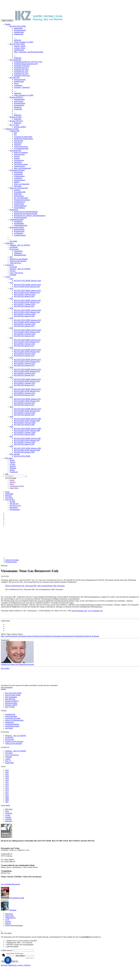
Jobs (6, 474)
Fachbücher (14, 247)
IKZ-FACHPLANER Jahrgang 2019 (27, 322)
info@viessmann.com (79, 611)
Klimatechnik (18, 34)
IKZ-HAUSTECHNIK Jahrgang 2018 (27, 330)
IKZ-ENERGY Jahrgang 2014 (24, 373)
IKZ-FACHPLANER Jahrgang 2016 (27, 352)
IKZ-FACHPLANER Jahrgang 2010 (27, 411)
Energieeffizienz (19, 103)
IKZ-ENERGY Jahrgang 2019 (24, 324)
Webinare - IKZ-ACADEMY (20, 245)
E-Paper (12, 464)
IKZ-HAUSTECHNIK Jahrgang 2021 (27, 300)
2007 (11, 436)
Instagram (8, 821)
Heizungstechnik (20, 30)
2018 (11, 328)
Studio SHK (9, 763)
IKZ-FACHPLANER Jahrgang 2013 (27, 381)
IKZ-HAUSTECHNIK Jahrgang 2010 (27, 409)
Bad (15, 133)
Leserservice (9, 265)
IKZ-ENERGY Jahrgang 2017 (24, 344)
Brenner (17, 156)
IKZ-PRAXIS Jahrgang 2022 (24, 296)
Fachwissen (9, 243)
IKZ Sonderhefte (15, 60)
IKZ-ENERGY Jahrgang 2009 (24, 423)
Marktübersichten (20, 255)
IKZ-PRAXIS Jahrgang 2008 (24, 434)
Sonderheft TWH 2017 (22, 66)
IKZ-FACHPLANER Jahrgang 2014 (27, 371)
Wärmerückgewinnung (22, 200)
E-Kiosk (12, 271)
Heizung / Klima (19, 46)
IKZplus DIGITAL (16, 121)
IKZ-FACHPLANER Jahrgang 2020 (27, 312)
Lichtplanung (18, 233)
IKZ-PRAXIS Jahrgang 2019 (24, 326)
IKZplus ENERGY (16, 97)
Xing (7, 811)
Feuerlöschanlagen (20, 217)
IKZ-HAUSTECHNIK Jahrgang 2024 (27, 281)
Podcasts (13, 466)
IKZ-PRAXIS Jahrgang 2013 (24, 385)
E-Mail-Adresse (7, 950)
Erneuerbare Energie (17, 486)
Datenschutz (9, 916)
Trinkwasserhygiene (21, 146)
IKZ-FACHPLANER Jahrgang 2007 (27, 440)
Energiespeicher (19, 180)
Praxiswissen (14, 249)
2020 (11, 308)
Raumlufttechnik (19, 192)
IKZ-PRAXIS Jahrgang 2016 (24, 355)
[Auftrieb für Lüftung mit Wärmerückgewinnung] (70, 652)
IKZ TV (8, 761)
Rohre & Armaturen (21, 152)
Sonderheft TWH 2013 (22, 75)
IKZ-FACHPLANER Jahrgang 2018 (27, 332)
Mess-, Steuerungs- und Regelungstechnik (28, 52)
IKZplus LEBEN (20, 127)
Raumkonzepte (19, 231)
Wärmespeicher (19, 154)
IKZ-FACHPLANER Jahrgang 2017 (27, 342)
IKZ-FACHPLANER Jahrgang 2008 (27, 430)
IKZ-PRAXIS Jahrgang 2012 (24, 395)
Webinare (13, 468)
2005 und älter (15, 454)
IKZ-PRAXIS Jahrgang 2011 (24, 405)
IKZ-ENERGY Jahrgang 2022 (24, 294)
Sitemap (8, 924)
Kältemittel (18, 194)
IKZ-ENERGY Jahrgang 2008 (24, 432)
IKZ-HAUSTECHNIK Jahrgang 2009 (27, 419)
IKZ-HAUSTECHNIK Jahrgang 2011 (27, 399)
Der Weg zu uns (15, 505)
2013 (11, 377)
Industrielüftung (19, 208)
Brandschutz (14, 210)
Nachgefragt (18, 251)
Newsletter (13, 267)
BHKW (16, 182)
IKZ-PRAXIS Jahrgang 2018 (24, 336)
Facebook (8, 813)
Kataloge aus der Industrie (19, 259)
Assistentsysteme (20, 235)
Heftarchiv (17, 40)
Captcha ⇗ (30, 958)
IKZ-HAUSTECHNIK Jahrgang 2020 (27, 310)
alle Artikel (13, 241)
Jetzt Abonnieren (6, 687)
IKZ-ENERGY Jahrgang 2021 (24, 304)
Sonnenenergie (19, 105)
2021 (11, 298)
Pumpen (17, 158)
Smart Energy (19, 101)
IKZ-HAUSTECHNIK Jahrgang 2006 (27, 448)
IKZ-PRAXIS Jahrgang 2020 (24, 316)
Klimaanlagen (19, 196)
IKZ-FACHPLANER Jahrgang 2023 (27, 286)
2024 (11, 279)
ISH (11, 257)
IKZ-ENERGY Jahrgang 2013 (24, 383)
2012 (11, 387)
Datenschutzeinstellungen (14, 925)
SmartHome (18, 221)
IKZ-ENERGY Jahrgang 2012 (24, 393)
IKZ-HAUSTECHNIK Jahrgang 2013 (27, 379)
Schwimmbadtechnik (21, 148)
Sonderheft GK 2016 (21, 70)
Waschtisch (18, 143)
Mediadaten (9, 494)
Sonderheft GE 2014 (21, 73)
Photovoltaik (18, 172)
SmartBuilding (19, 223)
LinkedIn (8, 819)
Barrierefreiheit (19, 229)
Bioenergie (18, 107)
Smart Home (14, 488)
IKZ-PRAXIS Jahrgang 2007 (24, 444)
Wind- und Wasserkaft (21, 184)
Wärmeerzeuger (19, 166)
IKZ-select (9, 458)
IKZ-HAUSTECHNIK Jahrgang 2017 (27, 340)
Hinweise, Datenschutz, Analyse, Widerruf (15, 965)
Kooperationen (15, 509)
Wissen (12, 460)
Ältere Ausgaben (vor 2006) (23, 95)
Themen (12, 462)
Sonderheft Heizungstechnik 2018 (26, 64)
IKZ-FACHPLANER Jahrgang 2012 (27, 391)
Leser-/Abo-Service (16, 273)
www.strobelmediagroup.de (10, 884)
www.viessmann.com (95, 611)
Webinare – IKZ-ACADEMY (20, 269)
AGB (7, 920)
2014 (11, 367)
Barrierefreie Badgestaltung (23, 139)
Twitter (7, 815)
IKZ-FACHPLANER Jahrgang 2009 (27, 421)
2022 (11, 288)
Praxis (16, 83)
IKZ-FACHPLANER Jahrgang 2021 (27, 302)
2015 (11, 357)
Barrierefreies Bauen (17, 227)
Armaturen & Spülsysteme (23, 137)
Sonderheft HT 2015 (21, 72)
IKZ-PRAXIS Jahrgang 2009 (24, 424)
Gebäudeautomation (17, 219)
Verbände (13, 275)
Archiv (7, 277)
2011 (11, 397)
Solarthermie (18, 174)
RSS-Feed (8, 809)
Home (7, 492)
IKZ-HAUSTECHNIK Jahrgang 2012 (27, 389)
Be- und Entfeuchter (21, 198)
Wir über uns (14, 503)
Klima (12, 484)
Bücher (12, 470)
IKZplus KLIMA (16, 117)
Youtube (8, 817)
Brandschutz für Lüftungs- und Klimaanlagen (29, 215)
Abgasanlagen (19, 160)
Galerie (7, 759)
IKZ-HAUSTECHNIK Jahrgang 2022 (27, 290)
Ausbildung (18, 85)
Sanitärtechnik (19, 32)
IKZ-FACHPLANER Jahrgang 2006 (27, 450)
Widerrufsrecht (10, 918)
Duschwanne (18, 141)
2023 (11, 283)
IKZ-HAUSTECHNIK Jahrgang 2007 (27, 438)
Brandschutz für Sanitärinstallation (26, 212)
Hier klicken (20, 956)
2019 (11, 318)
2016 (11, 348)
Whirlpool (17, 144)
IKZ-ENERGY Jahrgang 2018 (24, 334)
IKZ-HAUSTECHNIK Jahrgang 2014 (27, 369)
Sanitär (12, 480)
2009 (11, 417)
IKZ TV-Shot (14, 125)
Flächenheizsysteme (21, 164)
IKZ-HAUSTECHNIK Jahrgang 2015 (27, 359)
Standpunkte (18, 28)
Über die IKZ (10, 500)
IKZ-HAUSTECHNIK (18, 26)
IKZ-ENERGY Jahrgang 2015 (24, 363)
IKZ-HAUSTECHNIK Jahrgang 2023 (27, 284)
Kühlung (17, 190)
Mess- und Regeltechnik (22, 168)
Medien (7, 24)
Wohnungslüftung (20, 206)
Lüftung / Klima (19, 48)
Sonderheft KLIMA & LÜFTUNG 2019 (28, 62)
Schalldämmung (19, 202)
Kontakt (12, 502)
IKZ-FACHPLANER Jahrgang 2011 (27, 401)
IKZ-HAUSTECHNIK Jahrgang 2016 (27, 350)
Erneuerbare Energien (17, 170)
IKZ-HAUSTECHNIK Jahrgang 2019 (27, 320)
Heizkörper (18, 162)
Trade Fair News (15, 263)
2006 (11, 446)
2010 (11, 407)
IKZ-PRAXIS (14, 77)
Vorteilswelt (14, 472)
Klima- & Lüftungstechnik (19, 188)
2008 (11, 426)
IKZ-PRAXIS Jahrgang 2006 (24, 452)
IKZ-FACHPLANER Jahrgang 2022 (27, 292)
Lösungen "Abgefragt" (22, 87)
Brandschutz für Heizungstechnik (25, 214)
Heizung (13, 482)
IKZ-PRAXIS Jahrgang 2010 (24, 415)
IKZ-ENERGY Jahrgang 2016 (24, 354)
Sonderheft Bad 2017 (21, 68)
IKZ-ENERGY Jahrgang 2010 (24, 413)
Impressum (9, 914)
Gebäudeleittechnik (20, 225)
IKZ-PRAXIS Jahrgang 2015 (24, 365)
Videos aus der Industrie (18, 261)
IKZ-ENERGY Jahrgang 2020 (24, 314)
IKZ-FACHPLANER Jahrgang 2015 (27, 361)
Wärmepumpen (19, 99)
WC (15, 135)
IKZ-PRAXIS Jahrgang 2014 (24, 375)
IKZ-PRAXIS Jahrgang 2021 (24, 306)
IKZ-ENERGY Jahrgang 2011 (24, 403)
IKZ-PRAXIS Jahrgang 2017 (24, 346)
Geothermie (18, 109)
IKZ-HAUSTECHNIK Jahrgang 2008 (27, 428)
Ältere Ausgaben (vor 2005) (23, 42)
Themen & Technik (12, 129)
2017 (11, 338)
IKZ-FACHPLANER (17, 44)
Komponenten (19, 204)
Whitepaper (18, 253)
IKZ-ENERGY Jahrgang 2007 (24, 442)
